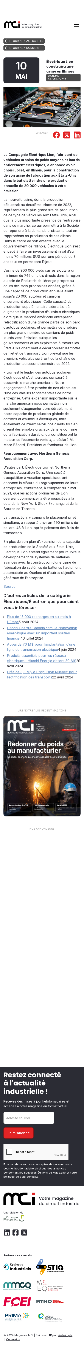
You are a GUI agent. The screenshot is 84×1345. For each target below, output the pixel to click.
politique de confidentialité (21, 1176)
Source (9, 586)
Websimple (65, 1335)
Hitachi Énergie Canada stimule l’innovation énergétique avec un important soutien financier (42, 633)
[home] (23, 24)
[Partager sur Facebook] (56, 135)
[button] (75, 24)
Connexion (13, 1339)
